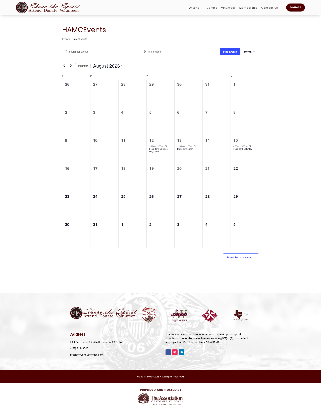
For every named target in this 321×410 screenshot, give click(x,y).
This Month (83, 65)
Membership (248, 8)
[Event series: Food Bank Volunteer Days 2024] (166, 146)
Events (66, 39)
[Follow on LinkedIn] (181, 352)
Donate (211, 8)
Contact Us (269, 8)
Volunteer (228, 8)
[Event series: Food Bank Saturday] (250, 146)
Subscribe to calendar (239, 257)
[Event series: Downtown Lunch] (195, 146)
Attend (194, 8)
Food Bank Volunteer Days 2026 (158, 150)
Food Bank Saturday (242, 148)
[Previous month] (64, 66)
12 (151, 140)
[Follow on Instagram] (175, 352)
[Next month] (71, 66)
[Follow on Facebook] (168, 352)
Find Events (230, 51)
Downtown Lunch (185, 148)
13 (179, 140)
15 (235, 140)
